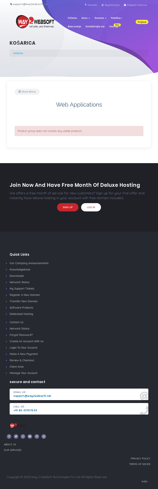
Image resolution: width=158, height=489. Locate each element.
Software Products (21, 307)
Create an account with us (27, 341)
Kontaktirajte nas (95, 26)
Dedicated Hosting (21, 314)
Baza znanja (74, 26)
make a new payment (24, 354)
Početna (72, 18)
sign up (68, 207)
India (144, 481)
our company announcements (29, 263)
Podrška (115, 18)
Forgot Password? (21, 335)
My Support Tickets (22, 288)
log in (91, 207)
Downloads (17, 276)
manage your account (23, 373)
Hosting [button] (114, 26)
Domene (99, 18)
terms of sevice (139, 464)
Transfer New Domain (24, 301)
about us (10, 444)
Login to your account (23, 347)
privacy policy (140, 458)
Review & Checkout (22, 360)
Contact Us (17, 322)
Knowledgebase (20, 269)
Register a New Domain (25, 295)
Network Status (19, 282)
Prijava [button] (142, 21)
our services (12, 449)
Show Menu (28, 91)
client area (17, 366)
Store (85, 18)
